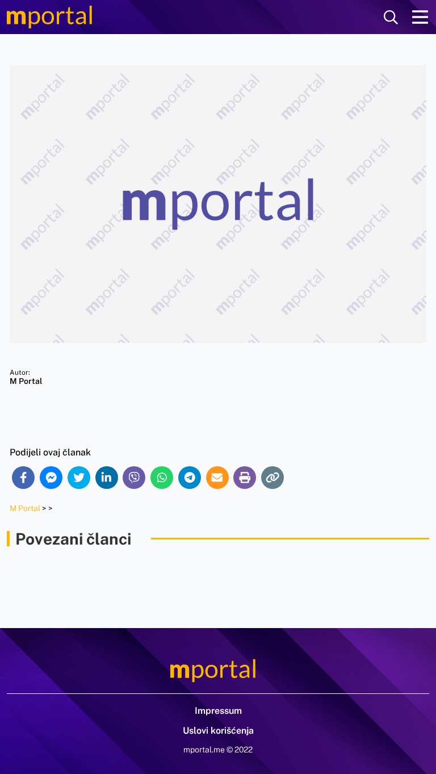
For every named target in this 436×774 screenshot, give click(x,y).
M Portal (25, 508)
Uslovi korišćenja (218, 730)
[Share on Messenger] (51, 477)
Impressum (218, 710)
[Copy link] (272, 477)
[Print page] (244, 477)
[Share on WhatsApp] (161, 477)
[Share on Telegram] (189, 477)
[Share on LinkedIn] (106, 477)
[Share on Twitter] (79, 477)
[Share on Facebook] (23, 477)
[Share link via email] (217, 477)
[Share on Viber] (134, 477)
